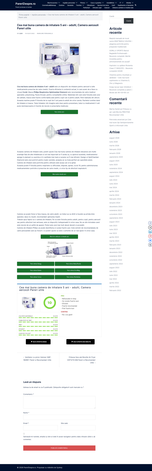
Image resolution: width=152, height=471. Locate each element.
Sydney (59, 467)
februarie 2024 (115, 199)
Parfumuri (86, 7)
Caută (111, 16)
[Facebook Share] (150, 223)
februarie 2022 (115, 290)
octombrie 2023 (115, 214)
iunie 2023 (113, 229)
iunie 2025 (113, 165)
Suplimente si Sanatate (125, 5)
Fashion (79, 5)
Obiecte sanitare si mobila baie (122, 7)
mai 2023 (113, 233)
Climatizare (91, 5)
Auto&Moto (110, 3)
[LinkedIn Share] (150, 232)
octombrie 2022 (115, 260)
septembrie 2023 (116, 218)
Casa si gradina (96, 3)
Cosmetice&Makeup (49, 5)
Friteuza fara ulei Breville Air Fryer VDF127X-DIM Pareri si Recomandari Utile (81, 360)
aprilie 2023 (114, 237)
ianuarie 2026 (114, 153)
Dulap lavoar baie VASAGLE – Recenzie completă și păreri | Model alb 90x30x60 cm (120, 90)
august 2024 (114, 176)
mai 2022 (113, 279)
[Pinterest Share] (150, 236)
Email (26, 423)
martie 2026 (114, 146)
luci (21, 33)
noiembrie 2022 (115, 256)
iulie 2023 (113, 226)
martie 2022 (114, 287)
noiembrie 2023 (115, 210)
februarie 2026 (115, 149)
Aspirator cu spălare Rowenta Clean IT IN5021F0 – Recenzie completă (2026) (121, 68)
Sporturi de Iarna (103, 5)
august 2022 (114, 268)
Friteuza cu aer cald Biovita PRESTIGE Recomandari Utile (120, 112)
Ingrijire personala (69, 3)
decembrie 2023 (115, 207)
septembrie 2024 (116, 172)
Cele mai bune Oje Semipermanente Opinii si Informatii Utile (121, 122)
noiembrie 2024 (115, 168)
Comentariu (28, 394)
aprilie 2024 (114, 191)
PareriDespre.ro (26, 3)
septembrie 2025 (116, 157)
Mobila (128, 3)
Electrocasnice (52, 3)
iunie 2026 (113, 142)
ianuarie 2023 (114, 248)
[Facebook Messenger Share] (150, 240)
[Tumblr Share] (150, 245)
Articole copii (97, 7)
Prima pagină (24, 15)
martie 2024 (114, 195)
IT (120, 3)
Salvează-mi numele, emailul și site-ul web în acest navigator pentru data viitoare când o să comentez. (59, 438)
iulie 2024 (113, 180)
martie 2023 (114, 241)
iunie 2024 (113, 184)
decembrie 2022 (115, 252)
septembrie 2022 (116, 264)
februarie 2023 (115, 245)
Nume (26, 413)
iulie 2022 (113, 271)
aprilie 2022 (114, 283)
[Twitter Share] (150, 227)
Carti (113, 5)
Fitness (82, 3)
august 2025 (114, 161)
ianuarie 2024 (114, 203)
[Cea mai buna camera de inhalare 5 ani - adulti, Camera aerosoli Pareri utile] (28, 302)
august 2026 (114, 138)
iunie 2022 (113, 275)
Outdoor (61, 5)
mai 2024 (113, 187)
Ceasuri (107, 7)
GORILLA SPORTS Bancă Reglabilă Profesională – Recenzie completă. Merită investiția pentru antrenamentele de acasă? (119, 56)
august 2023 (114, 222)
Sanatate (70, 5)
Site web (64, 423)
